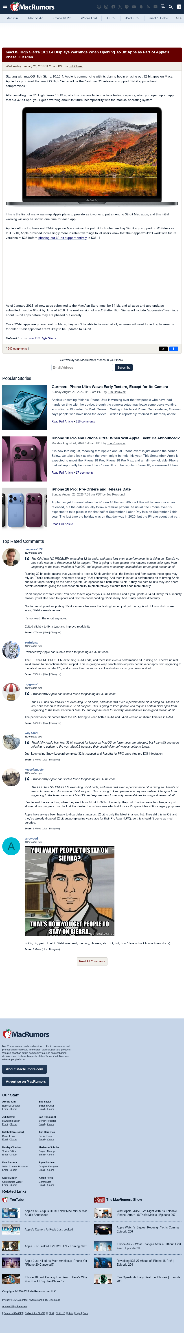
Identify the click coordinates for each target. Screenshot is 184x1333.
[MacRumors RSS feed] (148, 7)
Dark (85, 1313)
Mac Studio (35, 18)
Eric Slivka (45, 1101)
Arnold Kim (9, 1101)
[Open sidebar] (179, 7)
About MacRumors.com (24, 1069)
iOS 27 (111, 18)
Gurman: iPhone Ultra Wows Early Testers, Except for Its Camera (110, 387)
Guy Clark (31, 733)
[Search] (172, 7)
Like (46, 632)
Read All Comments (92, 961)
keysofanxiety (34, 769)
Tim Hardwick (117, 392)
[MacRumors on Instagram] (106, 7)
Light (78, 1313)
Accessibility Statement (14, 1306)
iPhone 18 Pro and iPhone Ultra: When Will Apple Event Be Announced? (116, 438)
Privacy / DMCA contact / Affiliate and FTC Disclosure (31, 1300)
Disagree (55, 632)
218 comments (85, 421)
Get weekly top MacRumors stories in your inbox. (92, 360)
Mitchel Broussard (13, 1132)
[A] (11, 854)
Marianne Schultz (49, 1147)
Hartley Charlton (12, 1147)
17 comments (85, 472)
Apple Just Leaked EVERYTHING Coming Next (56, 1246)
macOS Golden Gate (163, 18)
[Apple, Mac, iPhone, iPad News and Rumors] (32, 12)
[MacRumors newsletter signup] (155, 7)
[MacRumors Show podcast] (99, 7)
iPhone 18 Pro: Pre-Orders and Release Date (91, 489)
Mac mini (12, 18)
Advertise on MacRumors (26, 1081)
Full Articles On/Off (35, 1313)
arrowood (31, 838)
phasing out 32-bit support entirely (62, 238)
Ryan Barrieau (47, 1162)
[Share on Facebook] (173, 349)
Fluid (51, 1313)
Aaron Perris (46, 1177)
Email (5, 1109)
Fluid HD (60, 1313)
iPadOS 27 (132, 18)
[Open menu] (5, 7)
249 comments (17, 348)
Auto (70, 1313)
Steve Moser (9, 1177)
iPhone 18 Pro (62, 18)
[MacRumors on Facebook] (113, 7)
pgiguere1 (32, 684)
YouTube (17, 1199)
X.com (13, 1109)
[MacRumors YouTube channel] (134, 7)
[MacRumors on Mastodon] (127, 7)
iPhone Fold (89, 18)
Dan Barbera (9, 1162)
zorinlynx (31, 642)
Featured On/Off (13, 1313)
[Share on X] (163, 349)
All (179, 18)
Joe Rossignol (116, 443)
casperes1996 (34, 549)
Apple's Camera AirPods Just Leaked (49, 1229)
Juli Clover (76, 66)
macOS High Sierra (42, 338)
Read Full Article (62, 421)
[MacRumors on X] (120, 7)
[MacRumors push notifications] (141, 7)
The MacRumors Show (124, 1199)
